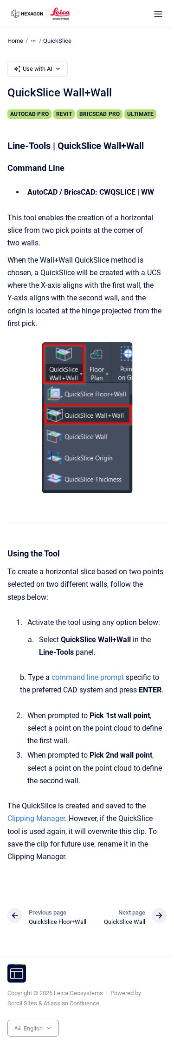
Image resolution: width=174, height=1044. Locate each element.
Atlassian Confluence (71, 1003)
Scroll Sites (22, 1003)
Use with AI (37, 68)
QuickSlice (57, 40)
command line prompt (88, 677)
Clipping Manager (36, 818)
